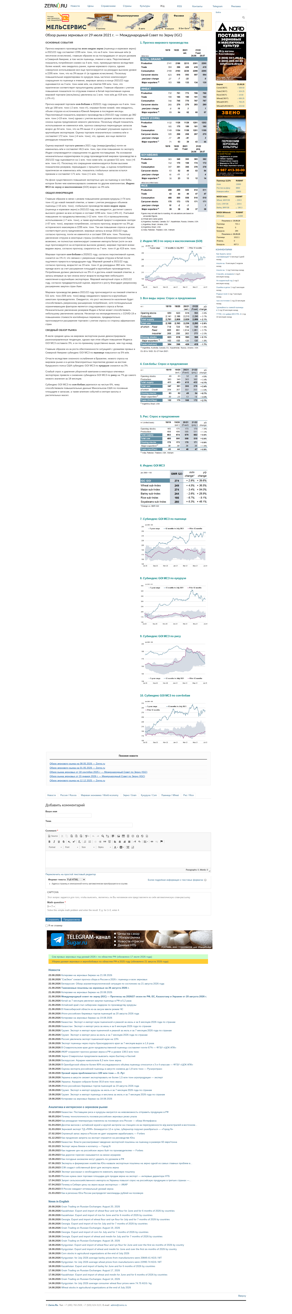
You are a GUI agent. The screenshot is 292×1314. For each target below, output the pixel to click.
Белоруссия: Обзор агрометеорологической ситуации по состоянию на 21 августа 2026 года (112, 983)
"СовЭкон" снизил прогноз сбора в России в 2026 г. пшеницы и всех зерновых (104, 979)
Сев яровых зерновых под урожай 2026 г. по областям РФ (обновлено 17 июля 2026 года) (100, 956)
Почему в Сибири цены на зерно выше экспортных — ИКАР (94, 1184)
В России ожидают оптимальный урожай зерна (87, 1188)
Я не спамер (55, 925)
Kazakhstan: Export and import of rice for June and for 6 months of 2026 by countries (106, 1215)
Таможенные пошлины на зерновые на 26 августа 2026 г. (95, 987)
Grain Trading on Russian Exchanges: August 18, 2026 (90, 1240)
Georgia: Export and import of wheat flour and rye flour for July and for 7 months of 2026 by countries (115, 1219)
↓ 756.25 (240, 102)
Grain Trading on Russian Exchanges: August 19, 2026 (90, 1227)
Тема (48, 821)
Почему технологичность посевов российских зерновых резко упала (99, 1116)
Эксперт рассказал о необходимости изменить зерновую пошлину (98, 1171)
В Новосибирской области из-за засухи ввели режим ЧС (92, 1009)
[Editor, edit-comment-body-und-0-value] (128, 859)
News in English (58, 1201)
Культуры (145, 6)
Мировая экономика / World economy (99, 795)
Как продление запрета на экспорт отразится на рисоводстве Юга (98, 1137)
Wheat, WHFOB (223, 200)
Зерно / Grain (129, 795)
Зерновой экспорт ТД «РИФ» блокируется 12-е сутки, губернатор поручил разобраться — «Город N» (117, 1129)
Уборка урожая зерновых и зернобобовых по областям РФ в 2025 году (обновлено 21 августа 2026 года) (108, 961)
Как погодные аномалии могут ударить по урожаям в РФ (92, 1159)
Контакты (197, 6)
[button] (53, 836)
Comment (51, 830)
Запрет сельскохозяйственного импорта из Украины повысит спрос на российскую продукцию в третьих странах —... (126, 1180)
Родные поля (221, 294)
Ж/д (162, 6)
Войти (218, 12)
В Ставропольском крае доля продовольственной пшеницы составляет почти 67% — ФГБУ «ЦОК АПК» (118, 1047)
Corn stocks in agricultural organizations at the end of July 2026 (95, 1253)
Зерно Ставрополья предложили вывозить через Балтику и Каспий (98, 1056)
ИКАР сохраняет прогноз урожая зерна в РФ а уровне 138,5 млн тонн (100, 1051)
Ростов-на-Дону (223, 188)
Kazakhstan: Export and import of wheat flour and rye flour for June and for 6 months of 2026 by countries (118, 1210)
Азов (219, 184)
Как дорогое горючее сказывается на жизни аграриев (90, 1154)
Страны (127, 6)
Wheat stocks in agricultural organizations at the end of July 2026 (96, 1287)
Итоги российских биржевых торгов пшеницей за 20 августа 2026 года (100, 1013)
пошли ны (220, 263)
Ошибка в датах (223, 287)
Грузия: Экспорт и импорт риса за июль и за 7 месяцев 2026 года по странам (104, 1034)
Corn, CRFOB (222, 204)
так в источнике (223, 301)
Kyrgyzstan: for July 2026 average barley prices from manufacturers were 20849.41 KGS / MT (111, 1257)
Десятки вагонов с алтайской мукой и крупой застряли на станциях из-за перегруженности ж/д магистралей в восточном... (129, 1125)
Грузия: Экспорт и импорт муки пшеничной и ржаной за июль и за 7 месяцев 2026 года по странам (116, 1030)
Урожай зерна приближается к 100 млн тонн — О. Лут (93, 1073)
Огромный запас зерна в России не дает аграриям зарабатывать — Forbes (103, 1133)
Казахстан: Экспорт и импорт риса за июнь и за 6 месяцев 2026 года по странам (106, 1026)
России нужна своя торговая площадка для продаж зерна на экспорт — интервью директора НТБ (115, 1176)
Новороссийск (223, 191)
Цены (91, 6)
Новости (75, 6)
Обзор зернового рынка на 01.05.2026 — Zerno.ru (77, 767)
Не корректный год (224, 281)
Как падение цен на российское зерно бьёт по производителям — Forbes (102, 1150)
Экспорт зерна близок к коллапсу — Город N (86, 1146)
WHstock (220, 216)
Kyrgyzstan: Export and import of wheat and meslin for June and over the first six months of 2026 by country (119, 1249)
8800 (238, 188)
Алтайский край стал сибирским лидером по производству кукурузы (98, 1005)
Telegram (218, 6)
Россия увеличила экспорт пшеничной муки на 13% (89, 1039)
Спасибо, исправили (225, 274)
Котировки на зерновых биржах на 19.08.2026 (86, 1017)
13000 (238, 184)
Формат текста (57, 879)
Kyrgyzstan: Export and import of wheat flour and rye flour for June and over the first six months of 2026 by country (122, 1245)
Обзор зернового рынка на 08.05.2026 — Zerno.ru (77, 763)
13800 (238, 191)
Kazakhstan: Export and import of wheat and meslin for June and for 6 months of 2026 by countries (114, 1274)
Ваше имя (51, 811)
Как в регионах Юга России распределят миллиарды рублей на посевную (102, 1193)
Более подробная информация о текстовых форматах (175, 880)
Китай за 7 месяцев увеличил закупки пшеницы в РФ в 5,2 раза (96, 1000)
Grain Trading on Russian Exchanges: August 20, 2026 (90, 1206)
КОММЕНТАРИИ (224, 249)
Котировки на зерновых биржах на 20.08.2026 (86, 992)
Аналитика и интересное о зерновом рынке (78, 1106)
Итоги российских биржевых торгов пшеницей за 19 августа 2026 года (100, 1085)
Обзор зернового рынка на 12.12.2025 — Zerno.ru (77, 780)
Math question (56, 902)
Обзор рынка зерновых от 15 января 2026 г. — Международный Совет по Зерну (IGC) (97, 776)
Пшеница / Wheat (170, 795)
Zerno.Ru (53, 1305)
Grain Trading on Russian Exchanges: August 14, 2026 (90, 1279)
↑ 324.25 (240, 91)
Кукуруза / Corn (149, 795)
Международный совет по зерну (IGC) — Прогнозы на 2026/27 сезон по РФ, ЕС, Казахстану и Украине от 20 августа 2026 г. (134, 996)
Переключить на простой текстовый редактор (70, 874)
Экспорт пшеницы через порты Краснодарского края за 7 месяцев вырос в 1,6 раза (107, 1043)
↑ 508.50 (240, 88)
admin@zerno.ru (119, 1305)
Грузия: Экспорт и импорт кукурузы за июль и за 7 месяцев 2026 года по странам (106, 1090)
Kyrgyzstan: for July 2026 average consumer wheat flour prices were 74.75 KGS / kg (106, 1283)
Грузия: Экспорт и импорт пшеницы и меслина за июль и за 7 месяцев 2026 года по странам (113, 1094)
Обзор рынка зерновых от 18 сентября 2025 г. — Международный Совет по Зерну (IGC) (98, 772)
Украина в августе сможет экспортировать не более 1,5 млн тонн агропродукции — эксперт (112, 1077)
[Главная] (56, 6)
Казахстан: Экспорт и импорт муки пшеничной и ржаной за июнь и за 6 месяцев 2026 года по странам (118, 1022)
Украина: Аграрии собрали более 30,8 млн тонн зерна (91, 1081)
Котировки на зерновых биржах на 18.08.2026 (86, 1098)
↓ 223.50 (240, 106)
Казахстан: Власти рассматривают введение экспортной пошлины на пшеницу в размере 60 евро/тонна (119, 1142)
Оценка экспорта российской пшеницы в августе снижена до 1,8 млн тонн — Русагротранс (111, 1068)
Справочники (108, 6)
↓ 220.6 (238, 204)
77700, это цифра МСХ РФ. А (228, 314)
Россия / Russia (68, 795)
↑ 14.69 (240, 95)
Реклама (236, 6)
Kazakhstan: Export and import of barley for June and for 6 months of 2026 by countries (108, 1266)
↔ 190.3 (238, 208)
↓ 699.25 (240, 98)
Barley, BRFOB (223, 208)
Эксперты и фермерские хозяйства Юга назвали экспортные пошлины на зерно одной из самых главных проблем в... (126, 1163)
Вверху (242, 1295)
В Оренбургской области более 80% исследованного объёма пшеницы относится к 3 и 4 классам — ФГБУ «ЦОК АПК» (127, 1064)
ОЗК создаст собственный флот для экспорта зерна (90, 1167)
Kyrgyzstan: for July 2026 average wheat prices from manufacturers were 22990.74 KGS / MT (111, 1262)
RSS (179, 6)
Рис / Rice (188, 795)
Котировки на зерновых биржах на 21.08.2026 (86, 975)
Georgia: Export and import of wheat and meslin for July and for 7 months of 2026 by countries (111, 1236)
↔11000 (239, 216)
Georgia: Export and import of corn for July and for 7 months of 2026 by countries (104, 1232)
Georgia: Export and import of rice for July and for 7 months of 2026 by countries (104, 1223)
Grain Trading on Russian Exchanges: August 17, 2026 (90, 1270)
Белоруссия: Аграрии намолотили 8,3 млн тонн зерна (91, 1060)
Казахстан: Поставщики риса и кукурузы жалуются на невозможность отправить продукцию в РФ (115, 1112)
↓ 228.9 (238, 200)
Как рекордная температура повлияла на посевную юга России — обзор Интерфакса (108, 1120)
